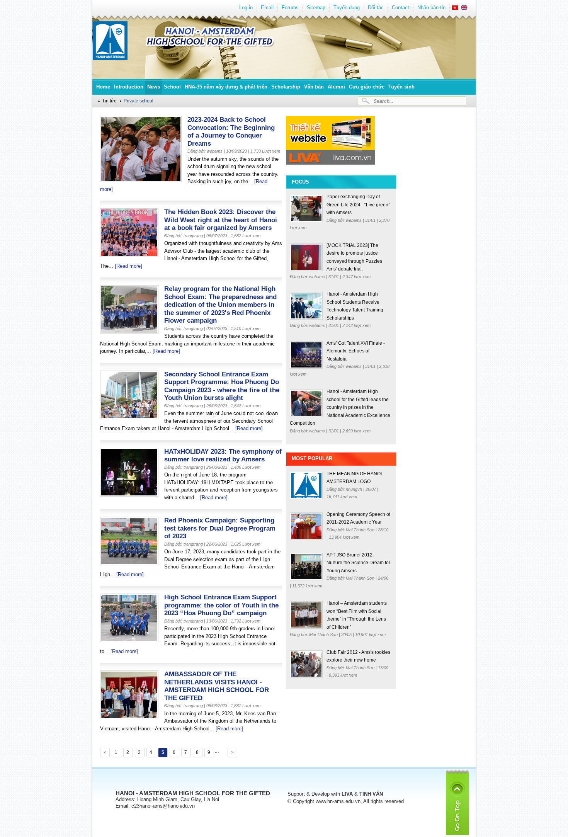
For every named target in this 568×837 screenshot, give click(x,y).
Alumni (336, 87)
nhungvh (354, 489)
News (153, 87)
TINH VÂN (371, 794)
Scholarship (285, 87)
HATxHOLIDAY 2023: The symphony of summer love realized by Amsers (223, 455)
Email (267, 7)
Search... (383, 101)
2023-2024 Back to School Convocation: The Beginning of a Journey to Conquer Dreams (231, 131)
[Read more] (128, 266)
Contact (400, 7)
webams (354, 220)
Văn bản (314, 87)
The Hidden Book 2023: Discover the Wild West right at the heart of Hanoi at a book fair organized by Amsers (220, 219)
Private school (138, 100)
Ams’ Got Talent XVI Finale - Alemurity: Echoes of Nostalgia (356, 351)
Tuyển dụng (346, 7)
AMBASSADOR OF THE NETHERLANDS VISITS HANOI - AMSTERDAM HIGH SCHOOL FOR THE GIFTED (216, 686)
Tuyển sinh (401, 87)
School (172, 87)
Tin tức (109, 100)
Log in (246, 7)
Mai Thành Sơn (361, 529)
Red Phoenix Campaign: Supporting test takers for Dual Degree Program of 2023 (219, 528)
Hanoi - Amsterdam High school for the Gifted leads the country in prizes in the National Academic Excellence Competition (340, 407)
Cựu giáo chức (366, 87)
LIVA (347, 794)
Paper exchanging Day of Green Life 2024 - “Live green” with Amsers (358, 204)
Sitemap (316, 7)
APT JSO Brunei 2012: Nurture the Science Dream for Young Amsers (358, 562)
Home (103, 87)
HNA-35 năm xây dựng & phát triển (226, 87)
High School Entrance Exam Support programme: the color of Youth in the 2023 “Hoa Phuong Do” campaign (221, 605)
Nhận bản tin (431, 7)
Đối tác (376, 7)
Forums (290, 7)
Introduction (128, 87)
